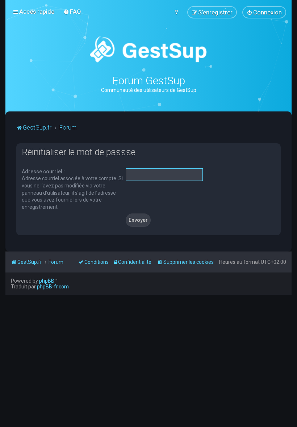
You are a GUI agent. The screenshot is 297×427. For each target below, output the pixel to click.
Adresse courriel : (43, 171)
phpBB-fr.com (53, 286)
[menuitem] (72, 11)
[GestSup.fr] (148, 49)
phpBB (46, 281)
